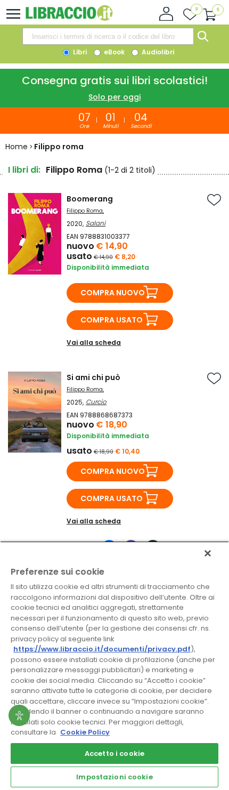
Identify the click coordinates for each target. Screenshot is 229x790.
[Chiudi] (208, 553)
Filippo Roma (85, 211)
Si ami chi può (93, 377)
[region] (114, 665)
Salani (95, 223)
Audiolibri (157, 52)
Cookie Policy (85, 732)
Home (16, 146)
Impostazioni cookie (114, 777)
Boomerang (90, 199)
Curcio (96, 401)
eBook (113, 52)
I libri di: (24, 170)
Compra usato (111, 320)
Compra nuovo (112, 292)
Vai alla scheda (94, 342)
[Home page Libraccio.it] (69, 18)
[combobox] (108, 36)
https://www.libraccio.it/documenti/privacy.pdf (102, 649)
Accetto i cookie (114, 753)
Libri (79, 52)
